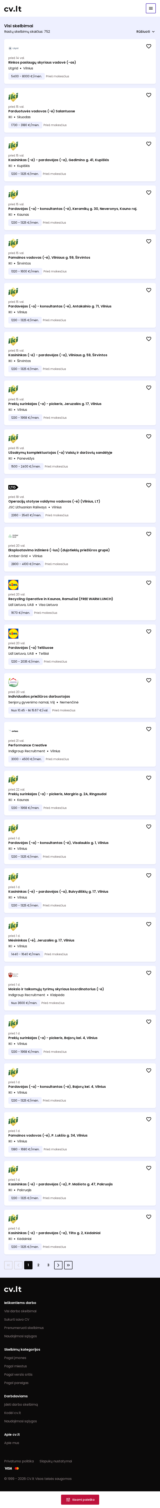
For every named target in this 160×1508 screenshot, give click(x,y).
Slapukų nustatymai (56, 1461)
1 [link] (28, 1265)
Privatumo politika (19, 1461)
